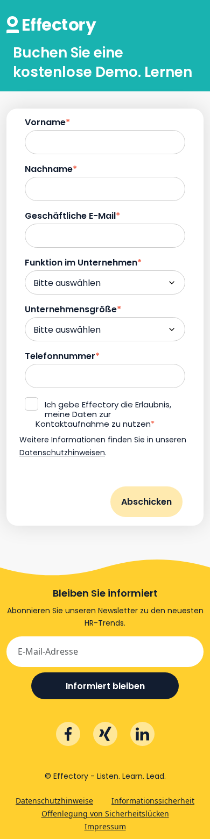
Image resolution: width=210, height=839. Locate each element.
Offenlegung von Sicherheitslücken (105, 813)
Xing (105, 734)
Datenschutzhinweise (54, 800)
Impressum (105, 826)
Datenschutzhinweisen (62, 452)
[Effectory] (51, 17)
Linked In (142, 734)
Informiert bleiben (105, 686)
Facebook (68, 734)
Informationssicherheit (152, 800)
